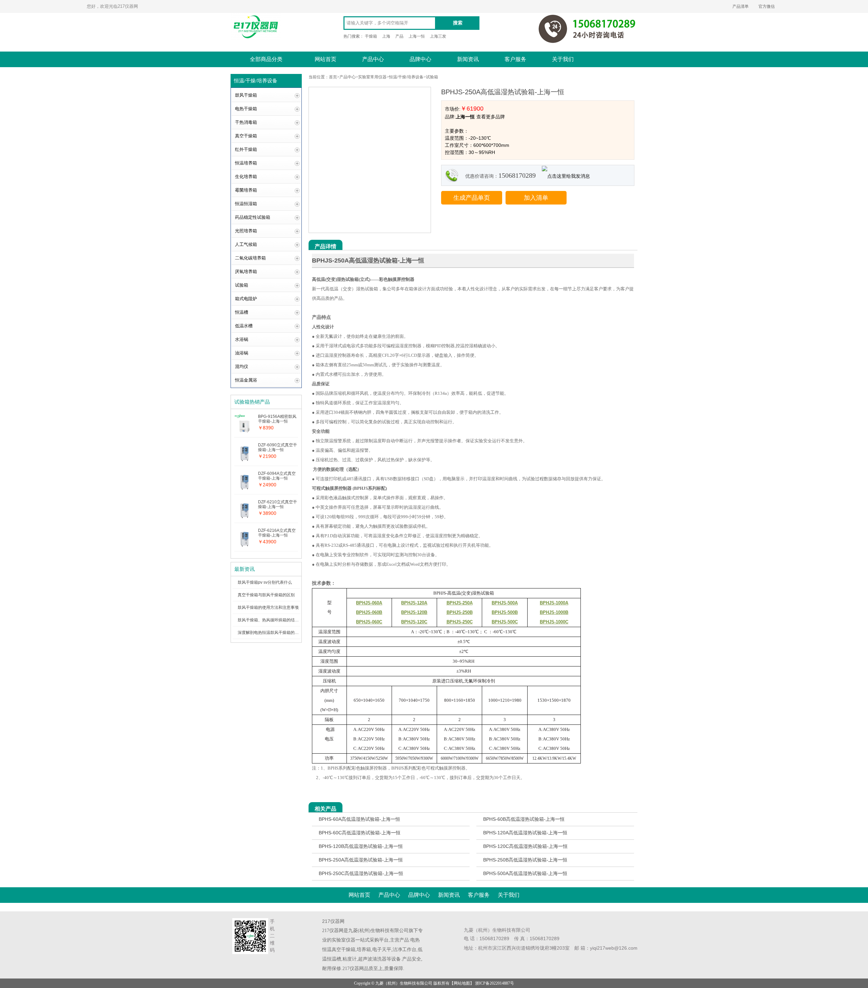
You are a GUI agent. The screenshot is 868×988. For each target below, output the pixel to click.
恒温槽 (241, 312)
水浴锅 (241, 339)
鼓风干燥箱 (246, 95)
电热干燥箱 (246, 108)
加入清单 (536, 197)
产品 (399, 36)
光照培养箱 (246, 230)
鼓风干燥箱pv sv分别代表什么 (265, 582)
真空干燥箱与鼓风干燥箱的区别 (266, 595)
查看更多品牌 (490, 116)
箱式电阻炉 (246, 298)
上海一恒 (417, 36)
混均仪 (241, 366)
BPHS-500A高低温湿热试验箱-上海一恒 (525, 873)
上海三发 (438, 36)
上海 (386, 36)
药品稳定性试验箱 (252, 217)
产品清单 (740, 6)
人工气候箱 (246, 244)
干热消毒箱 (246, 122)
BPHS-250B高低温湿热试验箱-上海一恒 (525, 860)
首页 (333, 77)
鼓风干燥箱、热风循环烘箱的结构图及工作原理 (280, 620)
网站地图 (462, 983)
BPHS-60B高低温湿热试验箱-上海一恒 (524, 819)
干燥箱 (371, 36)
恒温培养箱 (246, 163)
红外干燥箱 (246, 149)
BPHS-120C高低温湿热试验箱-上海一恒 (525, 846)
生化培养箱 (246, 176)
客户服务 (515, 59)
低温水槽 (244, 325)
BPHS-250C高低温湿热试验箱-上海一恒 (361, 873)
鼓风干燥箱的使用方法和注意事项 (268, 607)
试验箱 (241, 285)
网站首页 (325, 59)
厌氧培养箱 (246, 271)
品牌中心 (420, 59)
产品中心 (373, 59)
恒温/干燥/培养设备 (406, 77)
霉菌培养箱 (246, 190)
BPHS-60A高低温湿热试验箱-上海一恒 (359, 819)
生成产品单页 (471, 197)
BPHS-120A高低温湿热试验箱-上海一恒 (525, 832)
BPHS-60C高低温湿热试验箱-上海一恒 (359, 832)
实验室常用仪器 (372, 77)
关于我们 (563, 59)
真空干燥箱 (246, 135)
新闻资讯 (468, 59)
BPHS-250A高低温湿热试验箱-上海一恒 (361, 860)
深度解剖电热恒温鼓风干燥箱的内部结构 (274, 632)
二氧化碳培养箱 (250, 257)
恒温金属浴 (246, 380)
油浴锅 (241, 352)
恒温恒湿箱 (246, 203)
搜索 (457, 22)
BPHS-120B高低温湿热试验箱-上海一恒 (361, 846)
